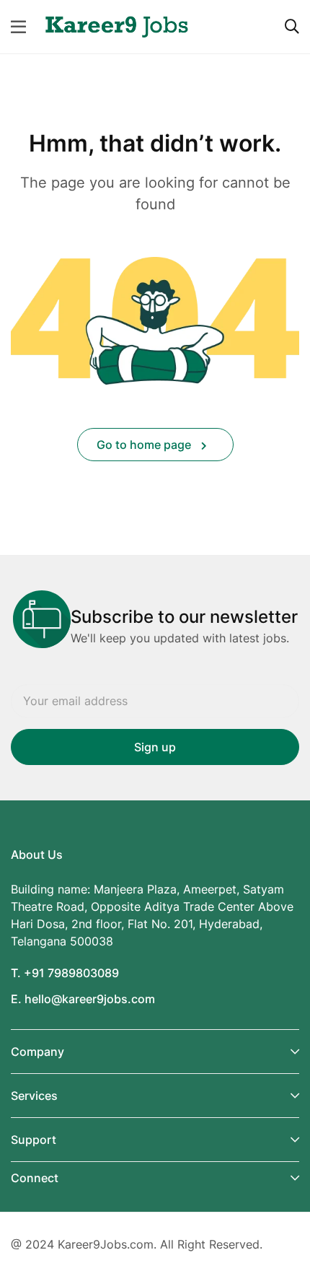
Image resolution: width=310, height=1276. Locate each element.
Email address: (155, 701)
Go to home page (145, 444)
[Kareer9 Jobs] (117, 25)
